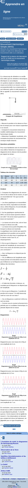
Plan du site (6, 479)
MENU (21, 25)
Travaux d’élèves (11, 38)
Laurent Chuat (8, 461)
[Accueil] (2, 3)
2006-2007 (20, 38)
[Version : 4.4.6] (17, 485)
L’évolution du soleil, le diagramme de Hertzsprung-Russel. (14, 442)
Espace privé (21, 479)
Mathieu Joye (8, 474)
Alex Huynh (7, 453)
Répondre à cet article (12, 426)
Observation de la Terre (9, 450)
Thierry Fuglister (21, 68)
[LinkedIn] (14, 429)
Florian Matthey (9, 447)
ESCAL (15, 487)
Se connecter (7, 31)
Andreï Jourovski (10, 68)
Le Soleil (4, 464)
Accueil (3, 38)
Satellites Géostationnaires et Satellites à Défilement (13, 457)
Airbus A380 (5, 471)
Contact (13, 479)
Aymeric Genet (8, 468)
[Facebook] (13, 429)
